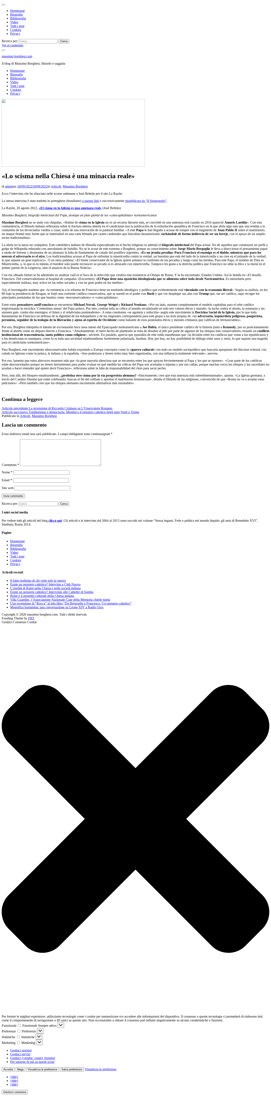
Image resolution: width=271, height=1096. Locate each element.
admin (9, 186)
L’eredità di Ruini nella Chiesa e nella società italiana (45, 588)
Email (7, 480)
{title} (14, 1077)
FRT (31, 618)
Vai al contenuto (12, 45)
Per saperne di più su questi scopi (32, 1062)
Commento (10, 465)
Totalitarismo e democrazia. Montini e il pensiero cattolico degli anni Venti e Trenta (70, 412)
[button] (135, 819)
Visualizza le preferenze (42, 1069)
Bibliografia (18, 18)
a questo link (90, 201)
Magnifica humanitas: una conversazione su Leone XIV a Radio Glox (57, 607)
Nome (7, 472)
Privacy (15, 33)
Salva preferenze (71, 1069)
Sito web (8, 488)
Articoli (56, 186)
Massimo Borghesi (75, 186)
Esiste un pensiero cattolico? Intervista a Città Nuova (45, 584)
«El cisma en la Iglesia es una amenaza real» (70, 208)
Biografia (16, 14)
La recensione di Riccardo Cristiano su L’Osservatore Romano (57, 408)
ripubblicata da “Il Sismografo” (146, 201)
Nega (20, 1069)
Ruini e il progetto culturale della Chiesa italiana (42, 596)
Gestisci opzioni (21, 1050)
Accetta (8, 1069)
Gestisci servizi (20, 1054)
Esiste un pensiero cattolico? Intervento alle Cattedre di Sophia (51, 592)
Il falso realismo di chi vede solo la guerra (38, 580)
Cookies (15, 30)
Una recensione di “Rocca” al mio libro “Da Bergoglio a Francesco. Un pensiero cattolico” (70, 603)
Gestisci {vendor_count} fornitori (32, 1058)
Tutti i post (17, 26)
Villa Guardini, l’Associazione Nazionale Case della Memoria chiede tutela (60, 599)
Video (14, 22)
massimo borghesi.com (17, 56)
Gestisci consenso (14, 1092)
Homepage (17, 11)
